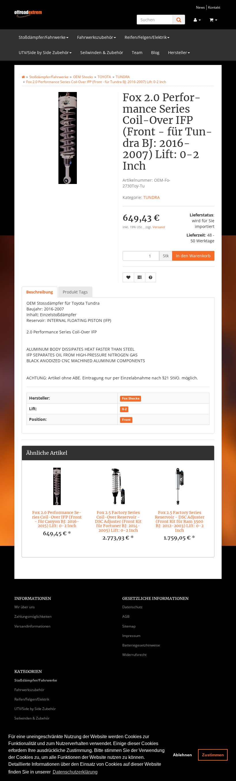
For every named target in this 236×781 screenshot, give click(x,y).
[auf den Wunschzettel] (128, 277)
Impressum (131, 635)
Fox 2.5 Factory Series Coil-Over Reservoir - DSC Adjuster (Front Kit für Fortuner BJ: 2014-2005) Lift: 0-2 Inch (118, 521)
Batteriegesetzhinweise (141, 645)
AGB (126, 616)
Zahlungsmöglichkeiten (33, 616)
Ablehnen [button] (182, 755)
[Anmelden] (197, 20)
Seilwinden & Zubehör (101, 52)
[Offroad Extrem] (28, 14)
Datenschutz (132, 607)
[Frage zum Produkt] (150, 277)
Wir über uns (24, 607)
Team (137, 52)
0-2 (124, 409)
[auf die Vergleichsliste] (139, 277)
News (200, 7)
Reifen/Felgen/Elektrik (146, 37)
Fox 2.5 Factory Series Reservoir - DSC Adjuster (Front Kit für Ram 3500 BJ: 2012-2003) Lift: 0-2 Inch (179, 521)
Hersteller (177, 52)
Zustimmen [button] (213, 755)
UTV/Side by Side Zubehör (44, 52)
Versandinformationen (32, 626)
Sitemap (129, 626)
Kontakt (214, 7)
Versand (159, 227)
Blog (155, 52)
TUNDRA (151, 197)
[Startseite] (23, 76)
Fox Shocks (130, 398)
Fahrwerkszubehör (95, 37)
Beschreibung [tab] (39, 292)
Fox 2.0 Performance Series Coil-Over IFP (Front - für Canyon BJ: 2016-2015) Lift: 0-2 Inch (57, 519)
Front (126, 420)
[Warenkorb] (213, 20)
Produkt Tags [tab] (75, 292)
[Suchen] (178, 19)
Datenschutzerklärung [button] (75, 772)
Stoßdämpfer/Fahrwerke (42, 37)
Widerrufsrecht (134, 654)
